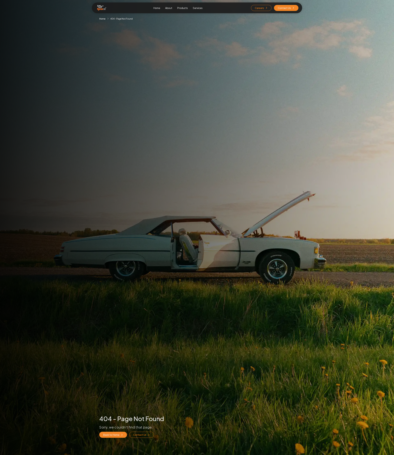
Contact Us (284, 8)
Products (182, 8)
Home (156, 8)
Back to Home (111, 434)
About (168, 8)
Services (198, 8)
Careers (259, 8)
